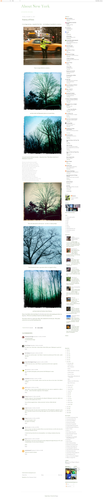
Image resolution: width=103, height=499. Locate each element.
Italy (67, 223)
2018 (68, 350)
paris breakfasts (69, 18)
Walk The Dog (69, 145)
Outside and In (70, 365)
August (69, 391)
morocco (68, 231)
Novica (31, 318)
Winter (72, 307)
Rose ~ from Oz (69, 89)
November (70, 385)
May (69, 396)
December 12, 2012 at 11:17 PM (33, 427)
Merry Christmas (71, 366)
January (69, 404)
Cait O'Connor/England (70, 420)
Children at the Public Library (73, 381)
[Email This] (37, 327)
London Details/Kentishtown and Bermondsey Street (75, 238)
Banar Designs (69, 161)
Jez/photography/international (72, 425)
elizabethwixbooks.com (70, 228)
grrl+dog (68, 185)
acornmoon (68, 27)
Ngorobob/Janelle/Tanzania (71, 433)
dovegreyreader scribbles (71, 75)
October (69, 387)
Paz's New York (69, 435)
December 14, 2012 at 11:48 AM (33, 438)
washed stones (69, 165)
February (69, 402)
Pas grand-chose (69, 134)
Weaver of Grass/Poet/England (72, 456)
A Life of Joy (68, 191)
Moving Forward (69, 182)
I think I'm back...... (69, 90)
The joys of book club (70, 46)
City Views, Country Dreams (71, 119)
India (67, 222)
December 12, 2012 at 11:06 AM (34, 396)
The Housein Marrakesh (71, 451)
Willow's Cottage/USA (70, 457)
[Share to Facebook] (41, 327)
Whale (67, 63)
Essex (67, 220)
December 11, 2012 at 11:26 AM (37, 345)
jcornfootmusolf (28, 450)
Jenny (26, 438)
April (69, 398)
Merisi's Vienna (69, 428)
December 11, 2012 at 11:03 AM (40, 336)
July (68, 393)
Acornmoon (27, 378)
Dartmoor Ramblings (70, 171)
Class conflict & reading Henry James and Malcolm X (71, 167)
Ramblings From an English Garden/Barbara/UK (71, 437)
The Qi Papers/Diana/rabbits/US (72, 452)
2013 (68, 359)
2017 (68, 352)
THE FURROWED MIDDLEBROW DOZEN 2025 (72, 42)
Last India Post (74, 268)
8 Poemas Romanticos (70, 72)
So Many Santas (71, 372)
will (25, 387)
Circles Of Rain (69, 62)
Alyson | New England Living (30, 362)
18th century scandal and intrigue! (72, 55)
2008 (68, 412)
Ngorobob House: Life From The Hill (72, 141)
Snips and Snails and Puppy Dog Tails (72, 152)
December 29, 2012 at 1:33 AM (37, 450)
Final (67, 51)
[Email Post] (35, 327)
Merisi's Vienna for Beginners (72, 98)
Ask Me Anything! (69, 24)
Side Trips (68, 79)
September (70, 389)
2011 (68, 407)
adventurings (68, 36)
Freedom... (68, 142)
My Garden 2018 (69, 106)
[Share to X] (40, 327)
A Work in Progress (70, 58)
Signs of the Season (71, 383)
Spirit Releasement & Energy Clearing (71, 176)
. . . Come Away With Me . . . (72, 109)
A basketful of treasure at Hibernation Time (70, 125)
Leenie (26, 408)
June (69, 395)
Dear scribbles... (69, 76)
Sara (26, 427)
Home (42, 475)
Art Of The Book (69, 28)
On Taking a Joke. (69, 68)
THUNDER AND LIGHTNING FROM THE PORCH (72, 81)
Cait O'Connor (27, 345)
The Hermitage (69, 123)
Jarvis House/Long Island (71, 424)
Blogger (56, 496)
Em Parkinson (27, 353)
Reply (26, 341)
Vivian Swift (68, 67)
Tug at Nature (68, 154)
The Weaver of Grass (70, 50)
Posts (68, 484)
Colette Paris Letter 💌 (70, 19)
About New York (35, 6)
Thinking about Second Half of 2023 (72, 59)
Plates (72, 258)
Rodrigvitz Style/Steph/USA (71, 446)
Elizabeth (74, 196)
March (69, 400)
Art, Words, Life (69, 113)
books (67, 225)
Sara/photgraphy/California (71, 447)
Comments (69, 486)
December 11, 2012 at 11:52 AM (36, 353)
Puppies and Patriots (69, 86)
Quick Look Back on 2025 (70, 37)
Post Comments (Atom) (31, 477)
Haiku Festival (74, 277)
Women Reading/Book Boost (75, 287)
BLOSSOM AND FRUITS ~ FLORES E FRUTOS (71, 95)
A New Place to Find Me (70, 110)
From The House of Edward (71, 85)
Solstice (69, 368)
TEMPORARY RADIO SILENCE (72, 172)
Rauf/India (68, 439)
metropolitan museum (70, 230)
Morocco (68, 430)
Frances (26, 396)
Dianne (26, 418)
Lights (69, 379)
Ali (25, 369)
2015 (68, 356)
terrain (67, 32)
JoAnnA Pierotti (69, 181)
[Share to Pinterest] (42, 327)
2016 (68, 354)
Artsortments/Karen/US (71, 419)
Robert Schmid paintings (71, 443)
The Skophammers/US (70, 454)
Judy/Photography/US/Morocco (72, 427)
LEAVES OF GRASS (70, 93)
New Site (73, 325)
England (67, 218)
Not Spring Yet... (74, 249)
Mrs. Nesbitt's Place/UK (71, 432)
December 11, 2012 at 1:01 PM (41, 362)
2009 (68, 410)
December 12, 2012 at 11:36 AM (34, 408)
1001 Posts (73, 297)
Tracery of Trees (71, 374)
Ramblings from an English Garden (71, 104)
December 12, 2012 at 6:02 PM (34, 418)
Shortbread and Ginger (29, 336)
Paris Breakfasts (41, 314)
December (70, 363)
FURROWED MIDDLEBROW (72, 40)
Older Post (60, 475)
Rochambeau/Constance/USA (72, 444)
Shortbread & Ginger (70, 54)
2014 (68, 357)
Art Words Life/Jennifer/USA (72, 417)
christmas (68, 227)
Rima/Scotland (69, 441)
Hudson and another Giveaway (73, 370)
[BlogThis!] (38, 327)
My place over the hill (70, 71)
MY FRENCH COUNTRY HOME (71, 23)
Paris (67, 162)
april (67, 33)
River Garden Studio (70, 157)
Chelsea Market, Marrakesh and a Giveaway (74, 377)
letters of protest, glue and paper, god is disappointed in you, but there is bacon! (72, 147)
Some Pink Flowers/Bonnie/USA (72, 449)
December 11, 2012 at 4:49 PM (32, 369)
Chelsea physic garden (70, 217)
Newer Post (24, 475)
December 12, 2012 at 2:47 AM (32, 387)
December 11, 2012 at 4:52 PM (35, 378)
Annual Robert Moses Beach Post (75, 316)
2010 (68, 408)
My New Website (69, 158)
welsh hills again (69, 45)
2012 (68, 361)
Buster (25, 315)
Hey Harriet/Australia (70, 422)
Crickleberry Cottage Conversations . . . (70, 129)
